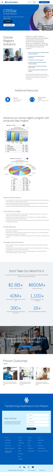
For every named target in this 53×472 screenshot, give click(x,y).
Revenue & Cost (8, 445)
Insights (19, 445)
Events (29, 442)
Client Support (40, 445)
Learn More (8, 21)
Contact (39, 437)
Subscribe (31, 428)
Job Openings (30, 448)
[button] (2, 2)
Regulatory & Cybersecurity (10, 448)
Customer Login (9, 25)
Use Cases (20, 440)
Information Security (41, 448)
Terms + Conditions (31, 470)
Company (30, 437)
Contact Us (40, 442)
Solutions (7, 437)
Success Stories (21, 442)
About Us (29, 445)
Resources (20, 437)
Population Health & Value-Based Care (8, 452)
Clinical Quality (7, 442)
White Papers (20, 453)
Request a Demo (44, 2)
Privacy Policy (42, 470)
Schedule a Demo (26, 346)
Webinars (19, 448)
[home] (13, 2)
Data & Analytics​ (8, 440)
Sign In (34, 2)
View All (5, 363)
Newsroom (29, 440)
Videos (19, 456)
